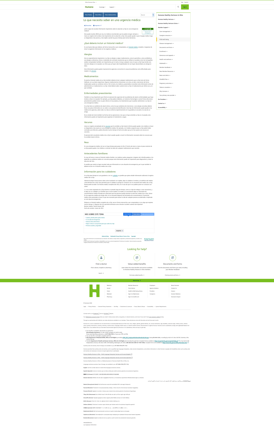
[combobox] (147, 15)
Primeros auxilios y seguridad (93, 225)
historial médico (133, 47)
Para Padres (88, 15)
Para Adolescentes (110, 15)
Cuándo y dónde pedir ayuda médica (95, 217)
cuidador (115, 175)
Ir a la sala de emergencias (93, 219)
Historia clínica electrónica (93, 221)
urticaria (93, 71)
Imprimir (97, 25)
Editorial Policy (105, 236)
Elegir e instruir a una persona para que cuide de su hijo (100, 223)
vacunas (107, 126)
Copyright (133, 236)
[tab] (147, 214)
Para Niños (98, 15)
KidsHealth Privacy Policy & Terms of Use (120, 236)
